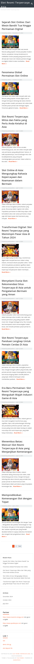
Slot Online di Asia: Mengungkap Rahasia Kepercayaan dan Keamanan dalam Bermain (14, 177)
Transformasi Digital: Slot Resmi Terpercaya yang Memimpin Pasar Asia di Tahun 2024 (17, 232)
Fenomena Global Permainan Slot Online (15, 74)
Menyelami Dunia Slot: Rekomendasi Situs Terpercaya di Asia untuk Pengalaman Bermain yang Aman (16, 287)
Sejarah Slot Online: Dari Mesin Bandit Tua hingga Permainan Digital (16, 25)
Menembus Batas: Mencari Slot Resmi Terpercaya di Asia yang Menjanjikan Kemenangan (17, 446)
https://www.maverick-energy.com (13, 617)
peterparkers (11, 131)
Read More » (24, 108)
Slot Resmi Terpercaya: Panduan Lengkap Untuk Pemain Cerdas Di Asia (16, 341)
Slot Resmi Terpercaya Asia (15, 4)
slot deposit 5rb (7, 648)
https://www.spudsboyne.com (12, 623)
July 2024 (5, 603)
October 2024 (7, 600)
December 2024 (8, 596)
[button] (28, 15)
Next (20, 546)
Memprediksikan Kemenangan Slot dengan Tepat (17, 498)
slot (4, 641)
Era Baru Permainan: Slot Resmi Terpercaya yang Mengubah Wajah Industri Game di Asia (17, 393)
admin (9, 33)
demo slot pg (7, 644)
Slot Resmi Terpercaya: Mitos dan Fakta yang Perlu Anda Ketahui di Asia (15, 121)
